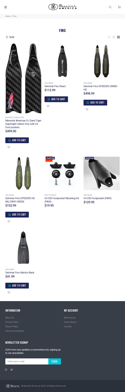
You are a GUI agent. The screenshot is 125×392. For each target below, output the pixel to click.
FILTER (11, 37)
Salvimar (49, 83)
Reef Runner (50, 195)
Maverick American (14, 117)
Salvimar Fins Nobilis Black (19, 272)
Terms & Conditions (14, 331)
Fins (14, 16)
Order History (70, 322)
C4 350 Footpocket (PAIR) (97, 198)
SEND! (55, 361)
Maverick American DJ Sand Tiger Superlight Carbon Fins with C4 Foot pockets (23, 124)
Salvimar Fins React (55, 86)
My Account (69, 317)
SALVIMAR (88, 195)
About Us (9, 317)
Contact (68, 326)
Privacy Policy (11, 322)
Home (7, 16)
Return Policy (11, 326)
